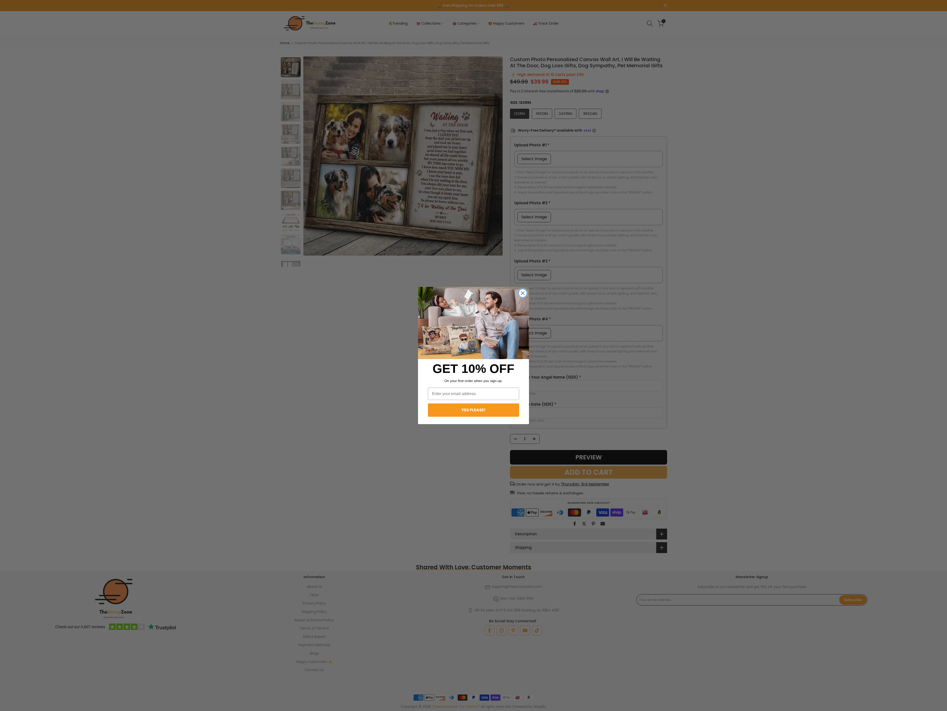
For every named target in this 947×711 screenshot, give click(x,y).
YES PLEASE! (473, 410)
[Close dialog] (522, 293)
